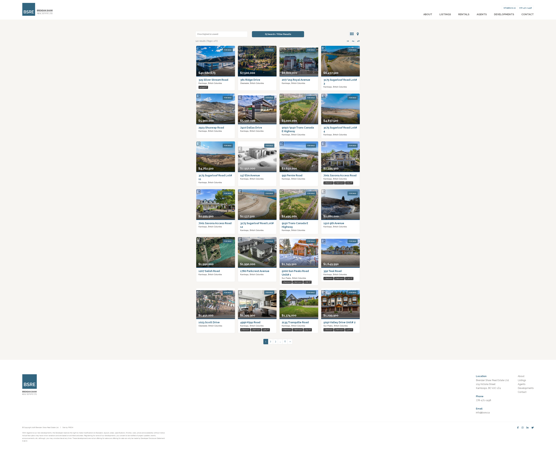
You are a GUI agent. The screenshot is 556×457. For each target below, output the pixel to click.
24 (353, 41)
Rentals (463, 14)
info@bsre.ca (510, 8)
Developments (504, 14)
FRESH (70, 427)
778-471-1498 (525, 8)
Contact (527, 14)
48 (358, 41)
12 (348, 41)
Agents (482, 14)
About (427, 14)
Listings (445, 14)
